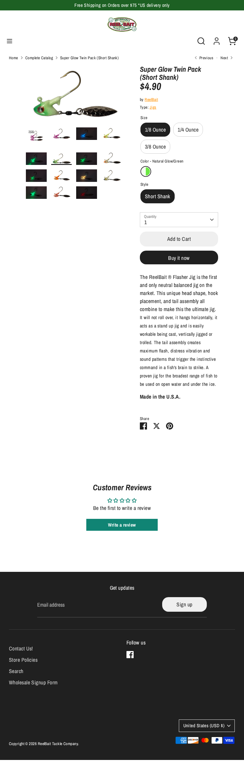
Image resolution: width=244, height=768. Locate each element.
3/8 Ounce (155, 146)
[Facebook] (130, 654)
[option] (74, 96)
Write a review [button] (122, 525)
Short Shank (157, 196)
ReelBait (151, 99)
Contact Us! (21, 648)
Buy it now (179, 258)
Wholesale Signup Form (33, 682)
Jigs (153, 107)
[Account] (217, 39)
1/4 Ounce (188, 129)
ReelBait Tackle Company (58, 743)
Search (16, 671)
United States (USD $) (203, 725)
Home (13, 57)
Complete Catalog (39, 57)
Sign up (184, 604)
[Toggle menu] (9, 41)
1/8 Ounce (155, 129)
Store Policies (23, 660)
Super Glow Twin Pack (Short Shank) (89, 57)
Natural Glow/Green (145, 171)
